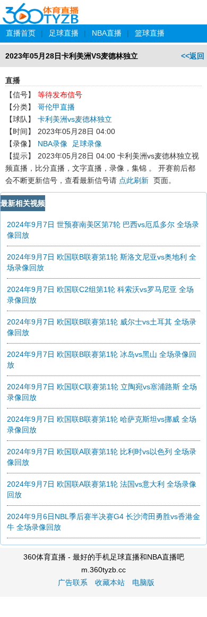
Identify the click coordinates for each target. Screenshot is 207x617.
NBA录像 (52, 143)
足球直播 (64, 33)
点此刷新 (134, 180)
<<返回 (192, 56)
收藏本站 (110, 582)
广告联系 (73, 582)
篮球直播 (150, 33)
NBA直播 (107, 33)
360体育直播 (41, 7)
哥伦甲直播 (56, 107)
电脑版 (143, 582)
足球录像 (87, 143)
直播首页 (21, 33)
